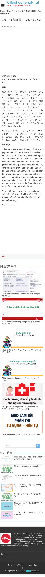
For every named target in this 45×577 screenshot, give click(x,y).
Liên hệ (3, 558)
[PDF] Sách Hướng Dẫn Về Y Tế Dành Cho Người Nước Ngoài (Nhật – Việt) (20, 408)
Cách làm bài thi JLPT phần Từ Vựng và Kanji (21, 435)
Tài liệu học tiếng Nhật (27, 565)
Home (2, 11)
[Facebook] (22, 568)
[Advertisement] (22, 51)
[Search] (38, 446)
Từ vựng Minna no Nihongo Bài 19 (28, 466)
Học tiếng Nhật (13, 11)
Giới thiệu (4, 554)
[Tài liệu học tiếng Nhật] (22, 3)
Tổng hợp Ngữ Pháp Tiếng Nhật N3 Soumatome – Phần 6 (28, 458)
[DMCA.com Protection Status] (33, 571)
